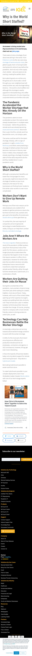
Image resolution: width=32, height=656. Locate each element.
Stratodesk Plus (5, 632)
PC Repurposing (5, 496)
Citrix (2, 475)
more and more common (11, 130)
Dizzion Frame (5, 488)
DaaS (2, 570)
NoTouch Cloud (5, 514)
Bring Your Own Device (7, 567)
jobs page (15, 51)
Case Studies (4, 614)
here (29, 1)
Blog (2, 606)
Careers (3, 546)
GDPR (13, 643)
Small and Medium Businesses (9, 601)
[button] (29, 8)
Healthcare (4, 586)
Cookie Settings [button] (9, 653)
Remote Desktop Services (8, 480)
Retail (2, 583)
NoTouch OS (4, 507)
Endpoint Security (6, 501)
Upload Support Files (6, 522)
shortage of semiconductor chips (13, 62)
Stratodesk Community (7, 527)
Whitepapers (4, 611)
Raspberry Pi (4, 499)
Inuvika (3, 485)
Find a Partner (5, 629)
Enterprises (4, 598)
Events (3, 543)
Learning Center (5, 617)
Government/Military (6, 588)
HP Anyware (4, 482)
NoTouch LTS (4, 512)
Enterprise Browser (6, 575)
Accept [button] (16, 653)
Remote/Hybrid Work (6, 565)
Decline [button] (23, 653)
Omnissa (3, 477)
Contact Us (4, 549)
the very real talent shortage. (12, 231)
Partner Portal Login (6, 627)
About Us (3, 538)
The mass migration (9, 243)
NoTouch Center (5, 509)
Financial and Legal (6, 593)
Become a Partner (6, 624)
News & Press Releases (7, 541)
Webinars (3, 609)
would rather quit (8, 217)
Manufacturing (5, 596)
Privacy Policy (7, 643)
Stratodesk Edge (5, 622)
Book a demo (25, 376)
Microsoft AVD (5, 472)
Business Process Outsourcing (9, 578)
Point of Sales (5, 572)
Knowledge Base (5, 525)
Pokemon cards (8, 60)
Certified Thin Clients (6, 494)
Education (3, 591)
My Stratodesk (9, 531)
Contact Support (5, 520)
